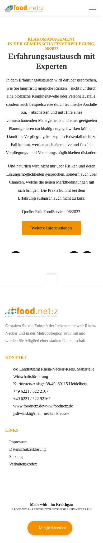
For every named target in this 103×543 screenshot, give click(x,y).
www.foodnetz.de (28, 406)
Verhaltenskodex (23, 464)
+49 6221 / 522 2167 (30, 391)
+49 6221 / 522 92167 (31, 398)
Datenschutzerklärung (27, 449)
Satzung (16, 456)
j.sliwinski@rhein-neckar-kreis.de (41, 413)
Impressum (18, 442)
